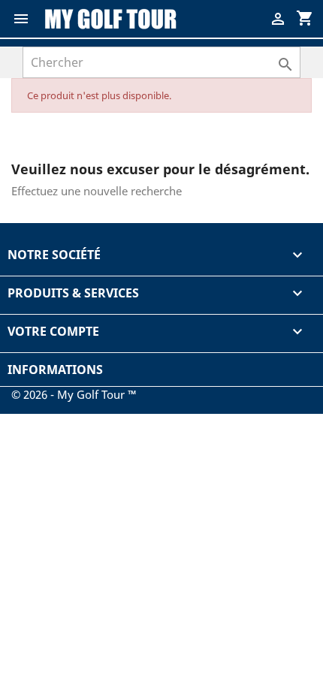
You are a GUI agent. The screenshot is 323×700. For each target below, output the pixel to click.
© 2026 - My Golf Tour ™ (74, 394)
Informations (55, 369)
